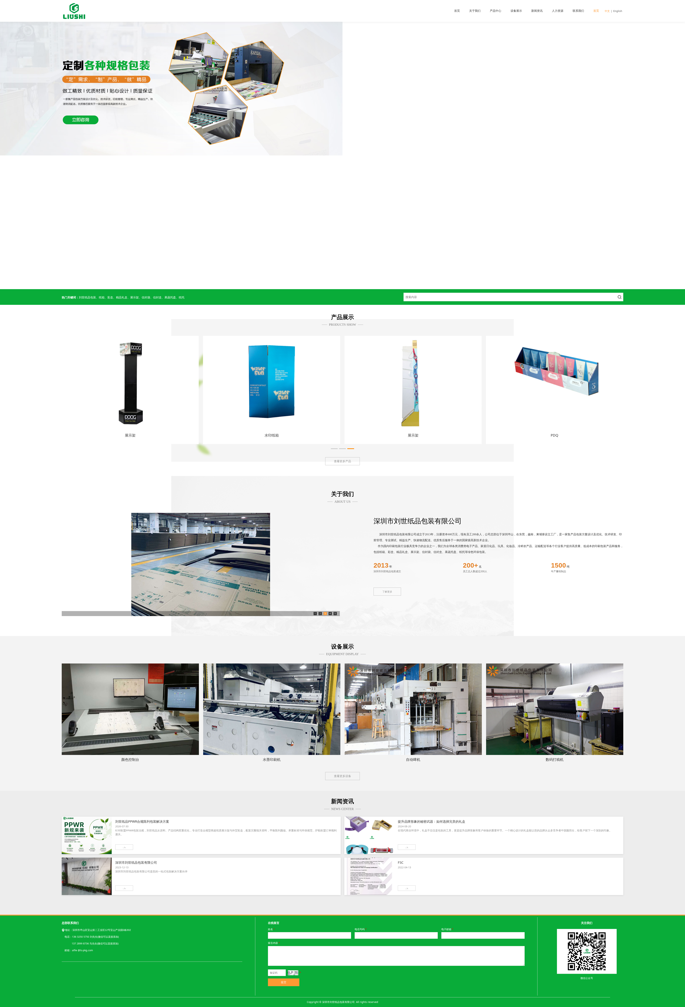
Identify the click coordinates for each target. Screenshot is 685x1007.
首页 (457, 10)
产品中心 (495, 10)
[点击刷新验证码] (293, 972)
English (617, 11)
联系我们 (578, 10)
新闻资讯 (537, 10)
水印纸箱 (554, 435)
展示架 (271, 435)
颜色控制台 (130, 759)
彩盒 (130, 435)
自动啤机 (413, 759)
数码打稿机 (555, 759)
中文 (607, 11)
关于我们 (475, 10)
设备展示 (516, 10)
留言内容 (274, 943)
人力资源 (557, 10)
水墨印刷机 (272, 759)
